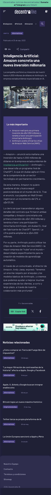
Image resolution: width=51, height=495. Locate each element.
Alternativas (17, 33)
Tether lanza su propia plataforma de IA (22, 419)
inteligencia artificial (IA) (16, 164)
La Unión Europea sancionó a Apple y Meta (23, 436)
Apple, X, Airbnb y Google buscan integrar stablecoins (23, 386)
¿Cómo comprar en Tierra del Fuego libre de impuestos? (24, 351)
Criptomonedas (10, 407)
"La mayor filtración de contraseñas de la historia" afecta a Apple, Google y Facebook (24, 368)
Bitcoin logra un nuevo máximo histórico (22, 402)
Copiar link (20, 311)
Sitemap (8, 479)
